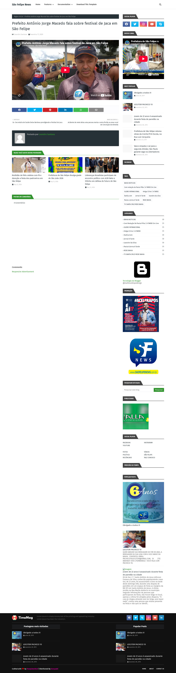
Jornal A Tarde (140, 196)
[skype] (160, 24)
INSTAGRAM (148, 443)
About (151, 669)
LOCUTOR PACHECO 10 (143, 104)
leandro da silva (155, 196)
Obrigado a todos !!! (142, 93)
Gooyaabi (54, 669)
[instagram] (143, 24)
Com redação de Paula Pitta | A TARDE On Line (140, 187)
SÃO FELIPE (148, 455)
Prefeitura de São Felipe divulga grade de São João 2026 (64, 176)
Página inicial (18, 16)
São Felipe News (21, 4)
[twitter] (135, 24)
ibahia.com (128, 196)
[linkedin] (161, 617)
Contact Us (160, 669)
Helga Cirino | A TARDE (150, 191)
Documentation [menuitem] (64, 4)
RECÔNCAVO (127, 458)
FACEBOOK (127, 443)
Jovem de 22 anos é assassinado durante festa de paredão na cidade (148, 119)
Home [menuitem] (38, 4)
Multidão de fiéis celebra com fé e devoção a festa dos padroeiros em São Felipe (27, 178)
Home (144, 669)
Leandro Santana (20, 34)
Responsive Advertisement (23, 272)
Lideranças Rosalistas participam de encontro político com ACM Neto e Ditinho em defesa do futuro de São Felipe (100, 179)
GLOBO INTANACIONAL (131, 191)
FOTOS (125, 452)
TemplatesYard (32, 669)
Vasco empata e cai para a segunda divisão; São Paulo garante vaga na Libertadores (146, 149)
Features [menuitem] (48, 4)
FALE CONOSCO (149, 458)
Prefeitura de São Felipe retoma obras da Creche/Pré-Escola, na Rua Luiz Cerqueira (148, 134)
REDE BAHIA (147, 200)
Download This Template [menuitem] (87, 4)
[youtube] (152, 24)
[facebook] (126, 24)
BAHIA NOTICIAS (129, 183)
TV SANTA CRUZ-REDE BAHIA (133, 204)
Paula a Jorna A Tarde (131, 200)
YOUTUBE (126, 445)
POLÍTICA (126, 455)
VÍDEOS (146, 452)
